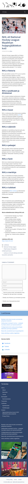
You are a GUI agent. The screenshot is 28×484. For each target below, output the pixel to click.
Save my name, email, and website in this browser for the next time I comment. (13, 293)
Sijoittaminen (5, 405)
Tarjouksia (4, 401)
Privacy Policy (5, 416)
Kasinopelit (4, 396)
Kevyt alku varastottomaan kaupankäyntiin (12, 331)
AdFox (3, 387)
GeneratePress (20, 482)
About (4, 390)
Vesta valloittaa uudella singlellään (10, 333)
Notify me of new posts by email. (11, 301)
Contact (3, 410)
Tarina (4, 394)
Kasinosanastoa (6, 399)
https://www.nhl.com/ (7, 241)
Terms (15, 479)
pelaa (19, 115)
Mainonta (4, 392)
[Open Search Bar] (25, 12)
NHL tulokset (13, 191)
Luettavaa (6, 245)
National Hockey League (10, 247)
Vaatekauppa (5, 408)
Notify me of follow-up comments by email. (14, 297)
